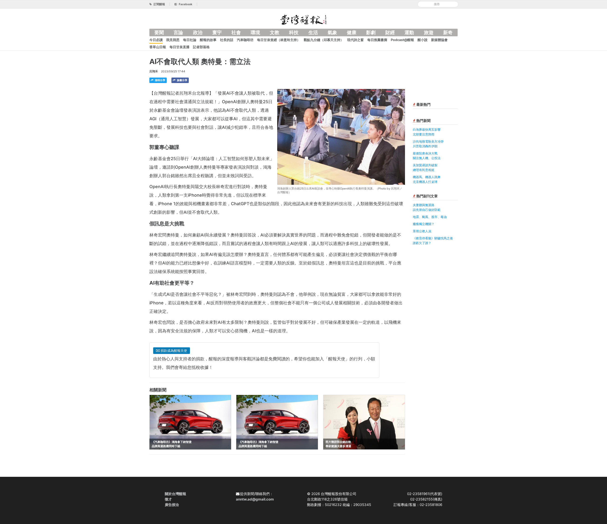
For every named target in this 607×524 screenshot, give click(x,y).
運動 (409, 32)
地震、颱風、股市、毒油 (430, 217)
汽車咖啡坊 (245, 40)
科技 (294, 32)
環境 (255, 32)
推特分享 (159, 80)
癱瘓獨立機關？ (423, 224)
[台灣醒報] (303, 19)
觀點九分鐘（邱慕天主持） (324, 40)
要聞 (159, 32)
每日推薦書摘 (377, 40)
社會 (236, 32)
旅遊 (428, 32)
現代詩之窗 (355, 40)
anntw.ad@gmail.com (255, 499)
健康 (351, 32)
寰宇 (217, 32)
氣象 (332, 32)
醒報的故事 (208, 40)
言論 (178, 32)
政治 (197, 32)
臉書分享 (181, 80)
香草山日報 (157, 47)
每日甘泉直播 (179, 47)
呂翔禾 (153, 71)
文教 (274, 32)
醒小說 (423, 40)
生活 (313, 32)
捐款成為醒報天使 (173, 350)
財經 (390, 32)
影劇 (371, 32)
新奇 (448, 32)
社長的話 (226, 40)
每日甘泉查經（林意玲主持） (278, 40)
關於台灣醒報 (175, 494)
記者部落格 (201, 47)
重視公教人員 (422, 231)
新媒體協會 (439, 40)
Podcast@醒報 (402, 40)
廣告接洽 (172, 504)
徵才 (168, 499)
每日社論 (189, 40)
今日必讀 (156, 40)
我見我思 (172, 40)
